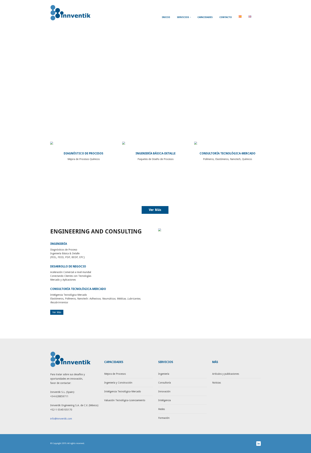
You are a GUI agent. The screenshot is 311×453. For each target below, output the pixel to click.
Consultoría (164, 382)
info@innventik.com (61, 418)
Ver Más (155, 210)
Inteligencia (164, 400)
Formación (164, 417)
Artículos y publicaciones (225, 373)
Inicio (166, 17)
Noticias (216, 382)
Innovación (164, 391)
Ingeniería (163, 373)
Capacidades (205, 17)
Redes (161, 409)
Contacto (225, 17)
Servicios (183, 17)
